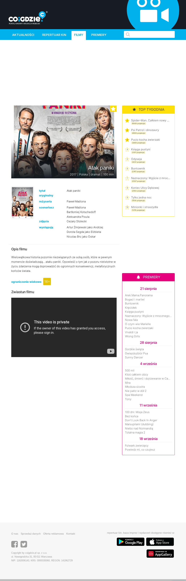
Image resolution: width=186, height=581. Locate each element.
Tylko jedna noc (141, 197)
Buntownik (138, 168)
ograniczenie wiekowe (26, 281)
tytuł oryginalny (46, 193)
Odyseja (136, 159)
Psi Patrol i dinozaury (145, 130)
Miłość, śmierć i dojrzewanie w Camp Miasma (148, 378)
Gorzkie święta (134, 349)
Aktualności (23, 35)
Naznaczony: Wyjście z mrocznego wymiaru (150, 178)
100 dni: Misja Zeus (137, 412)
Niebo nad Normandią (139, 428)
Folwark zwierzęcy (136, 445)
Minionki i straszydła (144, 207)
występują (46, 227)
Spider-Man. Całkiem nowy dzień (150, 120)
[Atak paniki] (22, 202)
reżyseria (45, 201)
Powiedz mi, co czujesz (140, 449)
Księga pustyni (140, 149)
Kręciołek (131, 307)
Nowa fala (131, 320)
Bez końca (131, 416)
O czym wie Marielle (138, 324)
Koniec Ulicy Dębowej (145, 187)
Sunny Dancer (134, 357)
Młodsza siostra (135, 386)
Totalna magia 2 (135, 432)
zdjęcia (44, 221)
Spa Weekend (134, 395)
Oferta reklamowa (53, 533)
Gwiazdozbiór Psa (136, 353)
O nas (14, 533)
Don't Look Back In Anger (141, 420)
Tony (128, 399)
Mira (127, 382)
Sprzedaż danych (31, 533)
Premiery (98, 35)
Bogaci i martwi (135, 299)
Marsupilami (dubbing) (139, 424)
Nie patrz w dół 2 (135, 391)
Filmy (78, 35)
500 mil (129, 370)
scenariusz (46, 207)
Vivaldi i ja (131, 332)
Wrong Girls (132, 336)
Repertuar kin (54, 35)
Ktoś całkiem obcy (136, 374)
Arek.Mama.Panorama (139, 295)
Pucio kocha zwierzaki (145, 139)
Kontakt (70, 533)
